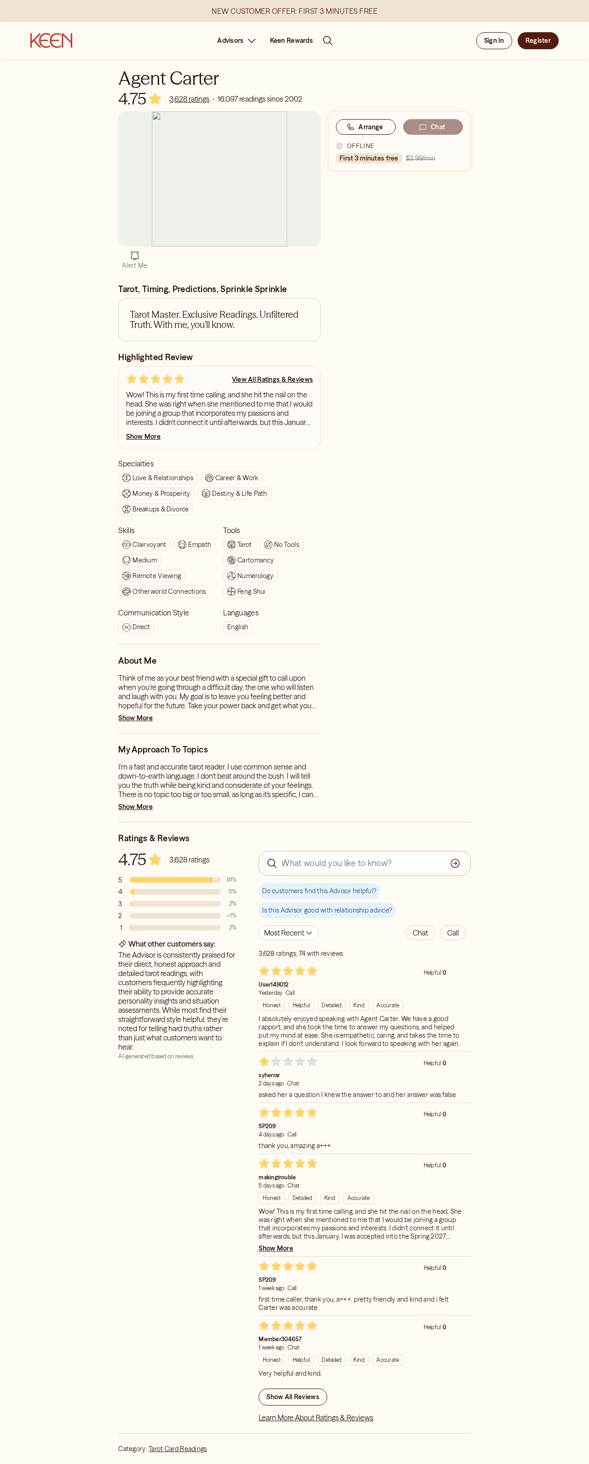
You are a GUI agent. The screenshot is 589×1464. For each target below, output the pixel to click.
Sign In (494, 40)
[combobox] (289, 933)
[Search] (327, 40)
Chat (438, 127)
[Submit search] (455, 863)
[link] (189, 98)
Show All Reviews (292, 1397)
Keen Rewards (291, 40)
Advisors (230, 40)
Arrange (370, 127)
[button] (420, 932)
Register (538, 40)
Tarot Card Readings (178, 1449)
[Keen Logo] (51, 40)
